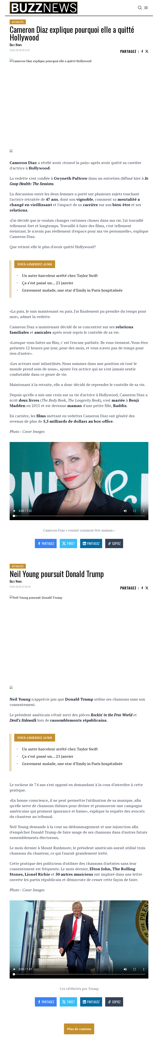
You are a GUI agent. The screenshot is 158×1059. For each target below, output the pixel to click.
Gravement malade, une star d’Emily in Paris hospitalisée (72, 290)
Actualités (18, 22)
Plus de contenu (79, 1029)
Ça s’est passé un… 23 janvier (47, 282)
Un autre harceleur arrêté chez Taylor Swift (60, 275)
